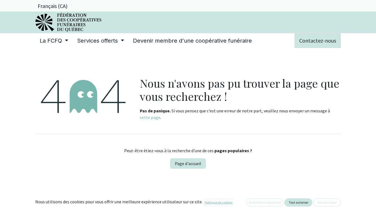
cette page (150, 117)
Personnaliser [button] (327, 202)
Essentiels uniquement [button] (265, 202)
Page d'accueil (188, 163)
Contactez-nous (317, 40)
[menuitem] (54, 40)
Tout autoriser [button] (298, 202)
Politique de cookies (218, 202)
